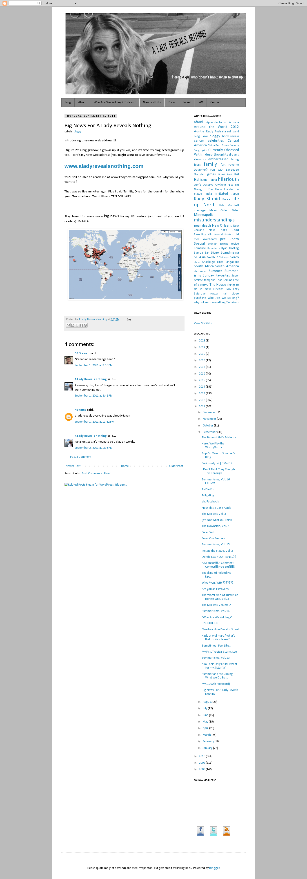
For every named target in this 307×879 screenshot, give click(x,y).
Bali (229, 131)
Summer (215, 271)
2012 (202, 400)
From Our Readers (213, 538)
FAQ (200, 102)
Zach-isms (232, 302)
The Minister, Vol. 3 (214, 514)
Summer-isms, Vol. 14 (216, 611)
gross (211, 174)
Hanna (213, 180)
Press (171, 102)
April (206, 728)
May (206, 721)
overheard (210, 239)
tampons (209, 280)
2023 (202, 340)
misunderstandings (214, 220)
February (209, 741)
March (207, 735)
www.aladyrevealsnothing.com (104, 166)
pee (223, 239)
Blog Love (201, 136)
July (205, 708)
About (82, 102)
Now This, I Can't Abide (216, 508)
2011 (202, 406)
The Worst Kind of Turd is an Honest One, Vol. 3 (220, 597)
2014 (202, 386)
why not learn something (210, 302)
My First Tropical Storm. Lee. (220, 652)
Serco (234, 257)
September (210, 432)
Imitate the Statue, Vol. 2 (217, 551)
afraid (198, 122)
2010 (202, 756)
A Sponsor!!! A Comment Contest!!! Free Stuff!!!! (218, 565)
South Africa (204, 266)
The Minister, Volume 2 (216, 605)
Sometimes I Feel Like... (216, 645)
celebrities (216, 141)
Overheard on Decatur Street (220, 629)
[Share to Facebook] (81, 325)
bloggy (77, 131)
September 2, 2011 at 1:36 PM (94, 448)
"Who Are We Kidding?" (217, 617)
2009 (202, 763)
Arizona (234, 122)
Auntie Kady (203, 131)
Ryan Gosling (230, 248)
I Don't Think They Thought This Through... (219, 471)
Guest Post (225, 174)
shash (197, 262)
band (236, 131)
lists (221, 205)
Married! (233, 205)
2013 (202, 393)
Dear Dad (208, 532)
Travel (186, 102)
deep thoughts (216, 154)
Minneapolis (203, 215)
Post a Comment (80, 457)
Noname (80, 410)
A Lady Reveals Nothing (93, 319)
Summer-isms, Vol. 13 (216, 658)
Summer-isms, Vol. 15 (216, 544)
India (209, 194)
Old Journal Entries (220, 234)
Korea (226, 199)
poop (224, 243)
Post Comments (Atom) (96, 473)
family (210, 164)
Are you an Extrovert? (215, 589)
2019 (202, 354)
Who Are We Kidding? (223, 298)
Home (125, 466)
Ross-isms (213, 248)
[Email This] (68, 325)
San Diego (212, 252)
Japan (235, 194)
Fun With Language (224, 170)
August (207, 702)
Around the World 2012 (216, 127)
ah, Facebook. (211, 501)
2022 (202, 347)
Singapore (232, 262)
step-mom (200, 271)
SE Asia (200, 257)
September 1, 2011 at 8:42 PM (94, 395)
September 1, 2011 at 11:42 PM (94, 422)
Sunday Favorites (216, 275)
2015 (202, 380)
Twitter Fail (218, 293)
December (210, 412)
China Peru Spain (218, 145)
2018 (202, 360)
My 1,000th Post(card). (216, 684)
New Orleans (222, 226)
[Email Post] (128, 319)
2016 (202, 373)
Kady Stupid (207, 199)
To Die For (208, 489)
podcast (212, 244)
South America (227, 266)
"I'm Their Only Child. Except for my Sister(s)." (219, 666)
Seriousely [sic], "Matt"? (217, 463)
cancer (199, 141)
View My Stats (203, 323)
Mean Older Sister (224, 210)
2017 (202, 367)
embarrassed (218, 159)
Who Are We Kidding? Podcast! (115, 102)
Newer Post (73, 466)
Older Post (176, 466)
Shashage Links (212, 262)
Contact (215, 102)
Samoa (198, 252)
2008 (202, 769)
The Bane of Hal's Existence (219, 437)
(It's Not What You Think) (217, 520)
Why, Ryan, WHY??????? (218, 583)
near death (202, 226)
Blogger (214, 868)
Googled (199, 174)
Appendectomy (216, 122)
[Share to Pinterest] (85, 325)
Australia (220, 131)
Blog (68, 102)
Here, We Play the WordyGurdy (213, 445)
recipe (235, 243)
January (208, 748)
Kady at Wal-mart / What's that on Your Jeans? (218, 637)
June (206, 715)
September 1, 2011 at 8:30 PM (94, 365)
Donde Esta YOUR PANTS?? (219, 557)
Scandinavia (230, 252)
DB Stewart (82, 353)
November (210, 419)
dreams (234, 154)
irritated (221, 194)
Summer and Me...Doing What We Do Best (217, 676)
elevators (200, 159)
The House (217, 285)
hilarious (227, 179)
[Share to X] (77, 325)
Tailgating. (208, 495)
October (208, 425)
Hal (236, 174)
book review (230, 136)
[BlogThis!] (72, 325)
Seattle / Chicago (218, 257)
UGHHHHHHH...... (212, 623)
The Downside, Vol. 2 (215, 526)
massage (200, 210)
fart (223, 165)
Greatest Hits (152, 102)
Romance (200, 248)
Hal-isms (200, 180)
